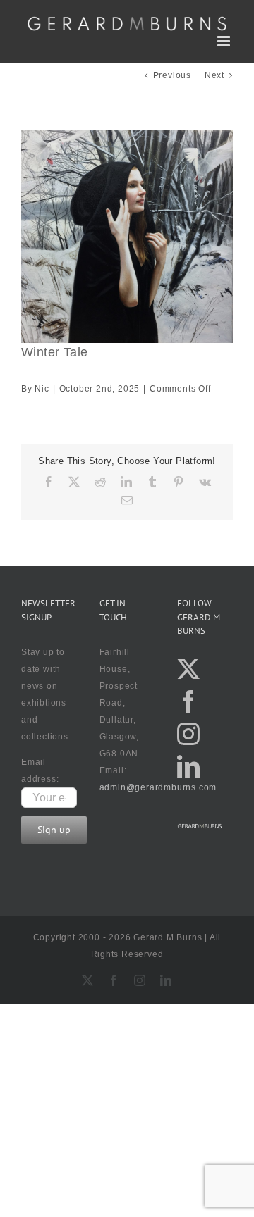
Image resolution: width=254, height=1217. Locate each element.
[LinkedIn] (188, 766)
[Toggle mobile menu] (225, 41)
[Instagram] (188, 734)
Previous (172, 75)
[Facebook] (188, 701)
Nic (42, 389)
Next (214, 75)
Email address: (40, 770)
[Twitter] (188, 669)
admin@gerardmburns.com (158, 787)
